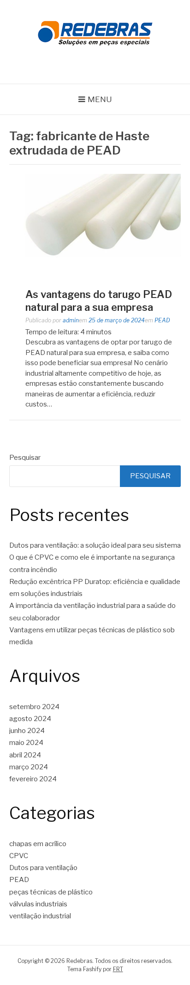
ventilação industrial (40, 916)
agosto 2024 (30, 719)
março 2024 (28, 767)
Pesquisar (25, 457)
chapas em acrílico (37, 844)
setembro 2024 (34, 707)
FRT (118, 969)
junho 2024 (27, 731)
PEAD (162, 320)
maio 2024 (26, 743)
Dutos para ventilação (43, 868)
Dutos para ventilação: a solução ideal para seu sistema (95, 545)
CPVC (18, 856)
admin (71, 320)
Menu (100, 99)
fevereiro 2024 (33, 779)
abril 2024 (25, 755)
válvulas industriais (38, 904)
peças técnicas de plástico (51, 892)
